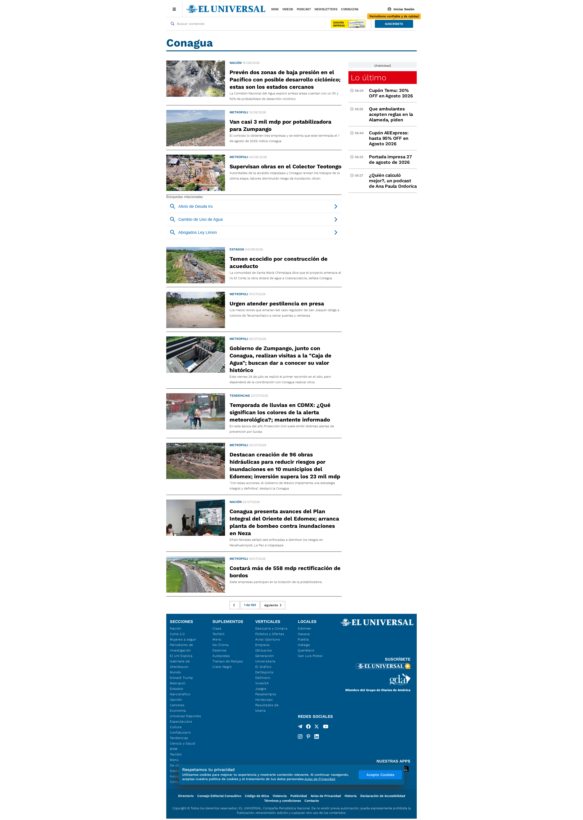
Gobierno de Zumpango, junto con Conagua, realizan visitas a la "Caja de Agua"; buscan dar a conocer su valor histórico (280, 359)
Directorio (186, 796)
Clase (217, 628)
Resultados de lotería (267, 707)
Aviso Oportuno (267, 639)
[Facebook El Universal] (308, 727)
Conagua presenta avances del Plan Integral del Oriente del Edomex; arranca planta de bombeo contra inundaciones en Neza (284, 522)
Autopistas (221, 656)
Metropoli (177, 683)
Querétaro (306, 650)
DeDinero (262, 677)
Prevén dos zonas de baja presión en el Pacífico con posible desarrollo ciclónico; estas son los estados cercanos (285, 79)
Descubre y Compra (271, 628)
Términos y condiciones (282, 800)
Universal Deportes (185, 716)
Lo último (368, 77)
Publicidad (298, 796)
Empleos (262, 645)
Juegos (260, 688)
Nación (236, 63)
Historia (351, 796)
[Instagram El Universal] (300, 736)
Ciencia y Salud (182, 743)
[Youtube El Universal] (325, 727)
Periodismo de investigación (181, 647)
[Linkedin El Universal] (316, 736)
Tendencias (240, 395)
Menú (174, 760)
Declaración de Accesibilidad (382, 796)
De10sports (264, 672)
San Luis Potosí (310, 656)
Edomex (304, 628)
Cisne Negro (222, 667)
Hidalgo (304, 645)
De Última (220, 645)
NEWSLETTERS (326, 9)
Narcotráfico (180, 694)
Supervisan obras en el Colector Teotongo (285, 166)
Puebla (303, 639)
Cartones (177, 705)
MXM (275, 9)
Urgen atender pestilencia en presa (277, 303)
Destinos (219, 650)
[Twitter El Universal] (316, 727)
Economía (178, 710)
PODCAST (304, 9)
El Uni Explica (181, 656)
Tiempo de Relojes (227, 661)
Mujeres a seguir (183, 639)
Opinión (176, 699)
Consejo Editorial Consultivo (219, 796)
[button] (394, 24)
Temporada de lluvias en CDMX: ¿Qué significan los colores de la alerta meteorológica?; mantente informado (280, 412)
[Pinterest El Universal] (308, 736)
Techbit (176, 754)
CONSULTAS (349, 9)
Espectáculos (181, 721)
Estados (237, 249)
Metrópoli (239, 112)
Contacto (311, 800)
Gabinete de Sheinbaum (180, 664)
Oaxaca (304, 634)
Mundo (175, 672)
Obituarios (263, 650)
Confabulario (180, 732)
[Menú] (174, 9)
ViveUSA (262, 683)
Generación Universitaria (265, 658)
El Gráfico (263, 667)
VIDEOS (287, 9)
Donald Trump (181, 677)
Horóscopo (264, 699)
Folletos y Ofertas (269, 634)
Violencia (280, 796)
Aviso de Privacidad (326, 796)
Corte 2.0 (177, 634)
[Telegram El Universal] (300, 727)
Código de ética (257, 796)
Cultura (176, 727)
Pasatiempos (265, 694)
